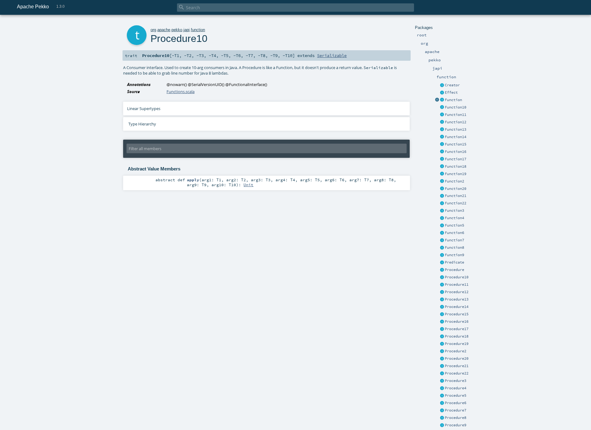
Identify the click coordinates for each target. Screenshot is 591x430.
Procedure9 (455, 425)
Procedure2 (455, 351)
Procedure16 (456, 321)
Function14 (455, 137)
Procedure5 (455, 395)
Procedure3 (455, 381)
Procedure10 (456, 277)
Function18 (455, 166)
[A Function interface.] (442, 100)
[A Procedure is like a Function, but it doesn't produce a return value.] (442, 270)
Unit (248, 184)
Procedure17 (456, 329)
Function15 (455, 144)
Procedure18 (456, 336)
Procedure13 (456, 299)
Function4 (454, 218)
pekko (176, 29)
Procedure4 (455, 388)
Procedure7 (455, 410)
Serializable (332, 55)
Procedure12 (456, 292)
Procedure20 (456, 358)
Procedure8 (455, 418)
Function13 (455, 129)
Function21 (455, 196)
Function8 (454, 247)
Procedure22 (456, 373)
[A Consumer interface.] (442, 277)
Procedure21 (456, 366)
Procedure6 (455, 403)
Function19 (455, 174)
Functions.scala (181, 91)
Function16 (455, 151)
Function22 (455, 203)
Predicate (454, 262)
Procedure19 (456, 344)
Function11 (455, 115)
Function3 (454, 210)
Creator (452, 85)
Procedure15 (456, 314)
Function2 (454, 181)
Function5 (454, 225)
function (198, 29)
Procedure (454, 270)
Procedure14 (456, 307)
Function (453, 100)
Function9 (454, 255)
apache (163, 29)
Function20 (455, 188)
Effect (451, 92)
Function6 (454, 233)
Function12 (455, 122)
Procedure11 (456, 284)
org (153, 29)
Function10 (455, 107)
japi (186, 29)
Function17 (455, 159)
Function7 (454, 240)
